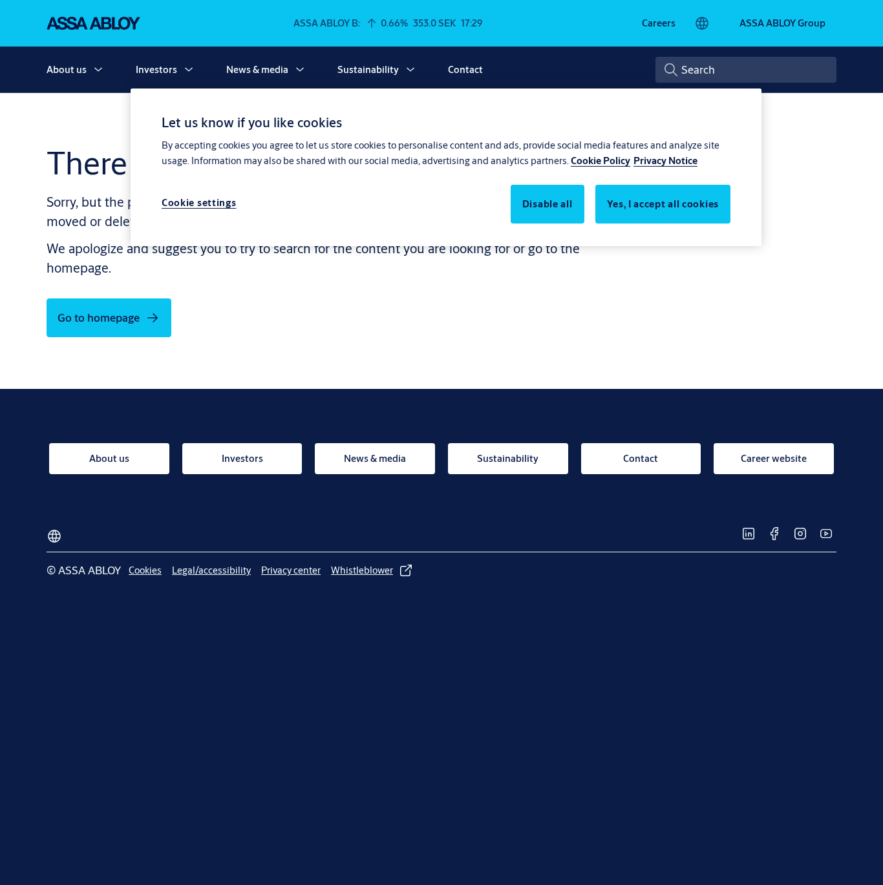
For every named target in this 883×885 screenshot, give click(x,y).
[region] (446, 167)
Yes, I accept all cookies (663, 204)
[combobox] (745, 70)
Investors (156, 69)
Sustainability (368, 69)
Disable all (547, 204)
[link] (659, 23)
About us (67, 69)
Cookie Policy (600, 160)
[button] (98, 69)
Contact (465, 69)
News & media (257, 69)
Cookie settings (199, 202)
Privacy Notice (665, 160)
